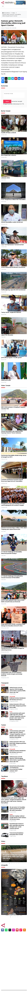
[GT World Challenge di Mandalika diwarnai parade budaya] (14, 542)
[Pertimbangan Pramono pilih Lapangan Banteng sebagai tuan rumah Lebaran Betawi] (4, 826)
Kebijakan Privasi (20, 971)
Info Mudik (18, 943)
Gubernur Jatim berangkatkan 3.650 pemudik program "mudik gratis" (12, 356)
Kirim (7, 101)
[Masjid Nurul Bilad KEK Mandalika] (13, 190)
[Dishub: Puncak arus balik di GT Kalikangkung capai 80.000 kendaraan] (14, 280)
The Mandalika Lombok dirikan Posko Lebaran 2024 (13, 177)
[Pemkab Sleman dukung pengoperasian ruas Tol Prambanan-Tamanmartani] (14, 235)
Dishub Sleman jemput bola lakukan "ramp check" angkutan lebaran (12, 311)
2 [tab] (11, 863)
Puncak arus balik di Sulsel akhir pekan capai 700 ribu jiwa (13, 334)
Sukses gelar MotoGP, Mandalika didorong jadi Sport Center (11, 15)
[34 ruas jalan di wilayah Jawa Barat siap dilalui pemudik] (14, 370)
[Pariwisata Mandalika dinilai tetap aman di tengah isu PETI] (14, 446)
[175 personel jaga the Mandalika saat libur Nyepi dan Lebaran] (14, 146)
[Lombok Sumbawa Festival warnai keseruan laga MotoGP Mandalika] (14, 470)
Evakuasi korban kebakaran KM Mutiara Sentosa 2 (13, 911)
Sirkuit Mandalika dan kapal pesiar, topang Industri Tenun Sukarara (12, 432)
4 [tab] (16, 863)
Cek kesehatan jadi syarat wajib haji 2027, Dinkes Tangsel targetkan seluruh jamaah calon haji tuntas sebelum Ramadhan (17, 716)
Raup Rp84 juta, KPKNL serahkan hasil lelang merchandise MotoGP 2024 (13, 625)
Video (13, 13)
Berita (17, 935)
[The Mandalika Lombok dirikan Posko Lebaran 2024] (14, 168)
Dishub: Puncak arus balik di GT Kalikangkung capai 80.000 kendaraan (13, 288)
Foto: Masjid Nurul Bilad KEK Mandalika (13, 199)
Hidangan (18, 940)
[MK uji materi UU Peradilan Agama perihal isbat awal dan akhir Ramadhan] (4, 809)
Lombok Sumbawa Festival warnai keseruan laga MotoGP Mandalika (12, 480)
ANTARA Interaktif (6, 963)
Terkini (3, 725)
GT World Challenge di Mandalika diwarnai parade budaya (11, 552)
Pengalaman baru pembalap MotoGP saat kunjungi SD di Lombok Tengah (13, 504)
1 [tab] (9, 863)
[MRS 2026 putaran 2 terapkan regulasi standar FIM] (14, 398)
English (17, 951)
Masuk (17, 963)
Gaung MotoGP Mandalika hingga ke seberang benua (12, 649)
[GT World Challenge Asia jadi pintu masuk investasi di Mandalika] (14, 566)
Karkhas (3, 958)
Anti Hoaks (4, 960)
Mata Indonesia (5, 966)
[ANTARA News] (7, 2)
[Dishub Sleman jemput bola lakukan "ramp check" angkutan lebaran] (14, 303)
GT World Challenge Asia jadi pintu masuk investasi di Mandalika (12, 576)
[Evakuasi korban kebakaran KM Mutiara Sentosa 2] (4, 699)
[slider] (3, 43)
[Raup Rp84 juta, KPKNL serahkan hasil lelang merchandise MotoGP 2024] (14, 614)
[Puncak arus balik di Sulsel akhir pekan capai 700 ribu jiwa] (14, 325)
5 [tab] (18, 863)
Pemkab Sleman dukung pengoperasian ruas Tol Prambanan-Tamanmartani (13, 243)
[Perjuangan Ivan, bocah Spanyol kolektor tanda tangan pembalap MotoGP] (14, 663)
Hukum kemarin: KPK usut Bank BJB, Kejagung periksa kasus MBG (17, 705)
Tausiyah (18, 948)
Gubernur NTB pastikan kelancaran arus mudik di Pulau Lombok (13, 131)
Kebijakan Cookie (20, 974)
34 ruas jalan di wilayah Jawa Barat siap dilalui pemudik (13, 379)
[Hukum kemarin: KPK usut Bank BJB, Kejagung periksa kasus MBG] (4, 706)
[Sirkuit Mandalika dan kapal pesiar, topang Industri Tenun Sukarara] (14, 422)
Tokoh (17, 945)
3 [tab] (14, 863)
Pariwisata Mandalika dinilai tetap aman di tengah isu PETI (13, 456)
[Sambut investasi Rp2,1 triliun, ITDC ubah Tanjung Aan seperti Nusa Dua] (14, 518)
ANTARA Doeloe (6, 968)
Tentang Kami (19, 976)
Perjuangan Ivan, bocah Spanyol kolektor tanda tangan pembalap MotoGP (11, 674)
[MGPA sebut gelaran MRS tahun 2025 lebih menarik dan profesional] (14, 590)
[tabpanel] (14, 853)
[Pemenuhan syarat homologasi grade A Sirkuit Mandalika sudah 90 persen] (14, 212)
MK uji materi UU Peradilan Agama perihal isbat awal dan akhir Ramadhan (17, 808)
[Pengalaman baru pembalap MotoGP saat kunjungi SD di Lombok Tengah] (14, 494)
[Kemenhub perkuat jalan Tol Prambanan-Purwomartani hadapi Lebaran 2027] (4, 768)
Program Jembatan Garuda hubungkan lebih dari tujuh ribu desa (13, 856)
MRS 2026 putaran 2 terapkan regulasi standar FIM (13, 407)
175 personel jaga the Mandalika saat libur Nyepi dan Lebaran (12, 154)
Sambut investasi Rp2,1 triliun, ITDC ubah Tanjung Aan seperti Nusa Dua (14, 528)
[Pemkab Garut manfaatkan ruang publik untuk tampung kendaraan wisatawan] (14, 257)
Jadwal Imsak (19, 954)
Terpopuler (5, 683)
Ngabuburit (18, 937)
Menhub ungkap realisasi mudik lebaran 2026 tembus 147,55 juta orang (17, 817)
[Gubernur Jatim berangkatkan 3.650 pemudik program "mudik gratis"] (14, 348)
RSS (16, 984)
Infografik (12, 696)
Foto (10, 711)
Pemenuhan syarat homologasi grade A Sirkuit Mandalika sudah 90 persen (13, 221)
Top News (4, 776)
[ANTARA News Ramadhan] (9, 925)
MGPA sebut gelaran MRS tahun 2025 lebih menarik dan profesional (12, 600)
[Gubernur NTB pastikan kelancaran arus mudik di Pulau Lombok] (14, 123)
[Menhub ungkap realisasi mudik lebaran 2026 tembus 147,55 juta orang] (4, 817)
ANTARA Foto (19, 987)
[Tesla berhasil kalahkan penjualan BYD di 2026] (4, 835)
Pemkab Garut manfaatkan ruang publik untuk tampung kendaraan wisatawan (14, 266)
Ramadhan (7, 13)
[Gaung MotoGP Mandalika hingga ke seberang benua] (14, 639)
